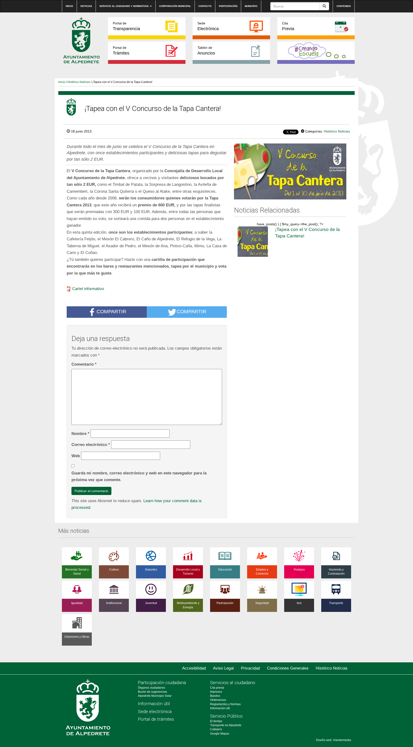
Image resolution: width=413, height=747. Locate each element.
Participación (228, 6)
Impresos (216, 691)
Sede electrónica (155, 711)
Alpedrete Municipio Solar (155, 696)
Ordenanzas (218, 700)
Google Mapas (219, 733)
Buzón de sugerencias (152, 691)
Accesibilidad (194, 668)
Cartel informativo (88, 288)
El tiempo (216, 721)
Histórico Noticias (78, 82)
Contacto (205, 6)
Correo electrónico (90, 444)
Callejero (216, 729)
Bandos (215, 696)
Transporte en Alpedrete (225, 725)
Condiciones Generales (288, 668)
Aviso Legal (223, 668)
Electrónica (208, 26)
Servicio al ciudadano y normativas (124, 6)
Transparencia (126, 26)
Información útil (154, 703)
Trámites (121, 50)
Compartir (111, 311)
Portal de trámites (156, 719)
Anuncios (206, 50)
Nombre (80, 433)
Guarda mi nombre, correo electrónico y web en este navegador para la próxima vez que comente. (138, 476)
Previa (288, 26)
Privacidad (250, 668)
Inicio (69, 6)
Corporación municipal (175, 6)
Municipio (251, 6)
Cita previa (217, 687)
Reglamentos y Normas (225, 704)
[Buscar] (324, 6)
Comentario (84, 364)
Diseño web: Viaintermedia (333, 740)
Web (75, 455)
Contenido (344, 6)
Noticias (86, 6)
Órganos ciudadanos (151, 687)
